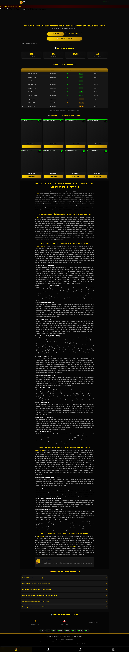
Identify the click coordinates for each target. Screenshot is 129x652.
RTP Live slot (40, 536)
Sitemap (80, 636)
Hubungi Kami (75, 636)
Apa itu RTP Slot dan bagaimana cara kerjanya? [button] (34, 578)
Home (16, 649)
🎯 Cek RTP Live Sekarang (64, 38)
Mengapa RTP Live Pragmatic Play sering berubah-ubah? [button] (36, 583)
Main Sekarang (31, 146)
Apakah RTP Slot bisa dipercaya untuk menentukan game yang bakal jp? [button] (40, 595)
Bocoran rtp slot (39, 450)
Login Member (73, 34)
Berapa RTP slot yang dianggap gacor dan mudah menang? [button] (37, 589)
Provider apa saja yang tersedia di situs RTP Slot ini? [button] (35, 607)
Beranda (22, 43)
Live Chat (113, 649)
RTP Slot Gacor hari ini (41, 246)
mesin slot (72, 546)
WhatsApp (80, 649)
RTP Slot (37, 193)
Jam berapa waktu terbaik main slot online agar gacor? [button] (35, 601)
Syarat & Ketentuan (66, 636)
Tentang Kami (50, 636)
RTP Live (28, 43)
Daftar (48, 649)
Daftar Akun (55, 33)
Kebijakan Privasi (57, 636)
